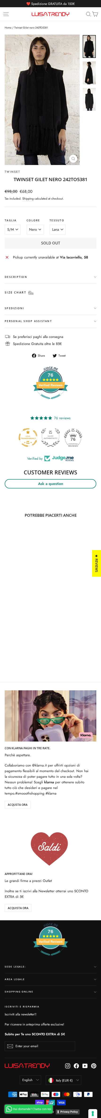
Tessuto (57, 220)
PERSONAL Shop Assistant (28, 321)
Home (8, 27)
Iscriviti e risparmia (22, 1006)
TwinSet (12, 172)
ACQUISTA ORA (18, 908)
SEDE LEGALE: (15, 966)
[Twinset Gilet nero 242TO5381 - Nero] (7, 654)
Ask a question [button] (50, 483)
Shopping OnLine (19, 991)
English (27, 1080)
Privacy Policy (69, 1111)
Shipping (28, 198)
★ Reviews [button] (96, 563)
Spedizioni (14, 308)
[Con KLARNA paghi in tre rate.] (50, 716)
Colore (33, 220)
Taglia (11, 220)
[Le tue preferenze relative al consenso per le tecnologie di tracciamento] (92, 1113)
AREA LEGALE (15, 979)
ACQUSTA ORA (17, 805)
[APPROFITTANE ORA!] (50, 841)
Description (16, 277)
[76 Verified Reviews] (50, 401)
